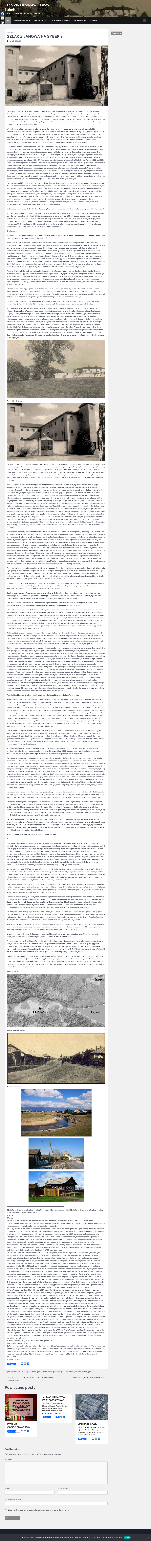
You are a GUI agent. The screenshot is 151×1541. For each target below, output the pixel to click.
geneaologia (15, 1371)
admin (11, 41)
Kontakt (94, 20)
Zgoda (127, 1537)
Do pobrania (80, 20)
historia (23, 1371)
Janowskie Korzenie (61, 20)
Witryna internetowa (13, 1499)
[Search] (144, 20)
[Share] (2, 22)
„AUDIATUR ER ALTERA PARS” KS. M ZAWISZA (53, 1398)
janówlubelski (47, 1371)
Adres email (63, 1488)
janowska (56, 1371)
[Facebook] (2, 14)
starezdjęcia (86, 1371)
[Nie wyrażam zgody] (148, 1538)
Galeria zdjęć (40, 20)
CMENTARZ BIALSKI (87, 1423)
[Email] (2, 18)
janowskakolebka (67, 1371)
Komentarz (9, 1459)
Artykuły (11, 32)
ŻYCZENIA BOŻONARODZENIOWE (18, 1425)
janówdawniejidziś (34, 1371)
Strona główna (20, 20)
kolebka (78, 1371)
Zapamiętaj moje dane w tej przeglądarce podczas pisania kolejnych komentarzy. (38, 1510)
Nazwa (8, 1488)
